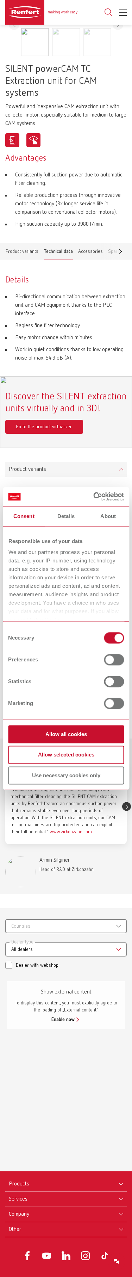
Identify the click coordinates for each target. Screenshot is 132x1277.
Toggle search (108, 12)
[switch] (114, 659)
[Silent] (33, 140)
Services (18, 1199)
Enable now (63, 1019)
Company (19, 1214)
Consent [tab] (23, 516)
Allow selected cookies (66, 755)
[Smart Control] (12, 140)
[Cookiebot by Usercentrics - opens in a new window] (94, 496)
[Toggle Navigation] (123, 12)
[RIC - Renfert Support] (116, 1261)
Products (19, 1184)
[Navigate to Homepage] (41, 12)
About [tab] (108, 516)
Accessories (90, 252)
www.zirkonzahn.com (71, 831)
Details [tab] (66, 516)
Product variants (22, 252)
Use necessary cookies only (66, 775)
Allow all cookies (66, 734)
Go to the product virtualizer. (44, 426)
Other (15, 1229)
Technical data (58, 252)
